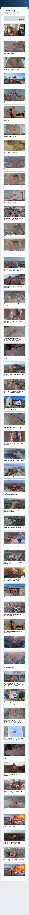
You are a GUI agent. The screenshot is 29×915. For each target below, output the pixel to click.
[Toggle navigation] (25, 2)
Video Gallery (8, 2)
